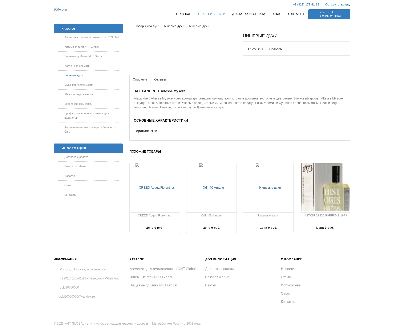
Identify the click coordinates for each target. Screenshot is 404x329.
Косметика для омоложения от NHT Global (91, 37)
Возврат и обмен (75, 166)
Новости (69, 175)
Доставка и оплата (248, 14)
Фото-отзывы (291, 285)
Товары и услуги (211, 14)
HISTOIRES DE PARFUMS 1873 (325, 215)
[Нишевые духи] (268, 187)
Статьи (210, 285)
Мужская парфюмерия (78, 84)
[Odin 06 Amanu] (211, 187)
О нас (276, 14)
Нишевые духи (73, 75)
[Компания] (81, 9)
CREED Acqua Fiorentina (154, 215)
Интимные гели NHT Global (81, 46)
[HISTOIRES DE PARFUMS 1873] (325, 187)
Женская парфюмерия (78, 94)
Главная (183, 14)
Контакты (295, 14)
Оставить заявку (337, 4)
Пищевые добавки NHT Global (83, 56)
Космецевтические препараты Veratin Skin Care (91, 129)
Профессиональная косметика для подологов (86, 115)
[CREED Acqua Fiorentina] (155, 187)
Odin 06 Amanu (211, 215)
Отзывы (287, 277)
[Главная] (130, 26)
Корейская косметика (78, 103)
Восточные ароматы (77, 65)
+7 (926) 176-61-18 (305, 4)
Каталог (68, 29)
